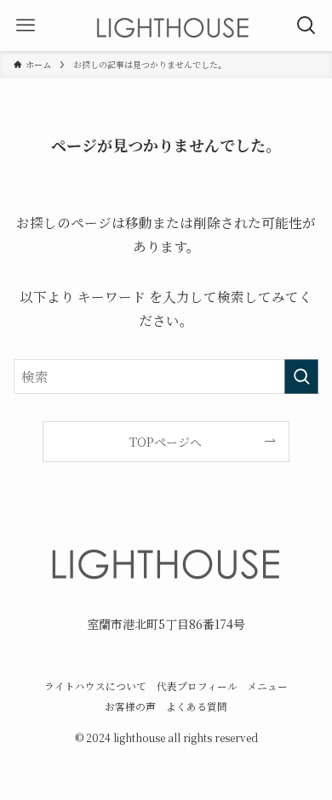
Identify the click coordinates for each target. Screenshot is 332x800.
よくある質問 (196, 706)
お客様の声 (130, 706)
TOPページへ (165, 441)
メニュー (267, 686)
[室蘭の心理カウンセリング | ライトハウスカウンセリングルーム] (173, 25)
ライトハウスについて (95, 686)
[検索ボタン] (306, 25)
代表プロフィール (197, 686)
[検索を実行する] (301, 376)
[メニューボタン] (25, 25)
